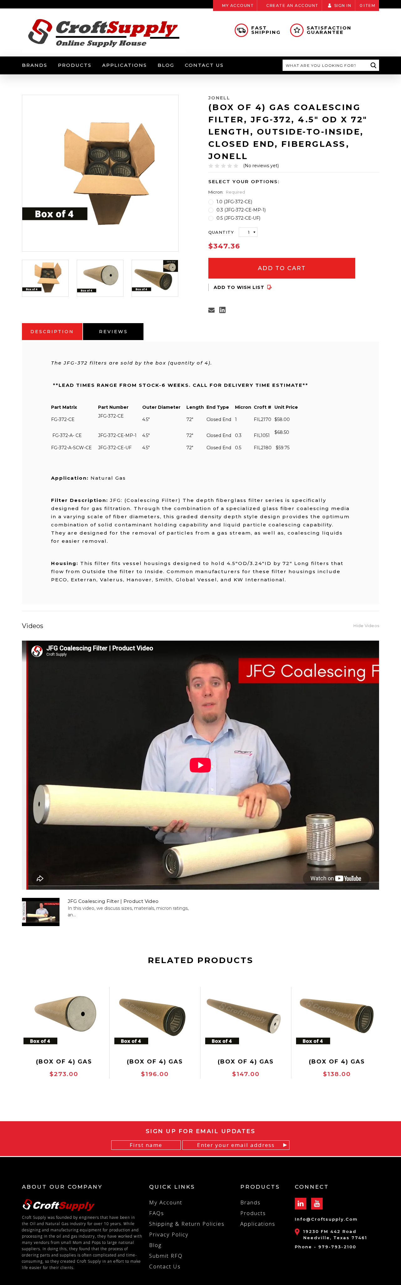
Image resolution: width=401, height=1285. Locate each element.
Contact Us (204, 65)
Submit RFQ (166, 1255)
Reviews (113, 331)
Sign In (343, 5)
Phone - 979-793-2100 (325, 1246)
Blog (166, 65)
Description (52, 331)
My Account (238, 5)
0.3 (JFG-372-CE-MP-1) (241, 210)
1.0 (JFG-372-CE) (234, 202)
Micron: (226, 192)
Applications (124, 65)
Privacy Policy (169, 1234)
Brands (34, 65)
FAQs (156, 1213)
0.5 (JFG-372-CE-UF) (238, 218)
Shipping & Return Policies (187, 1223)
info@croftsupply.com (326, 1219)
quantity (221, 232)
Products (74, 65)
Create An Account (292, 5)
